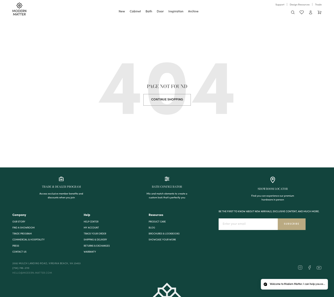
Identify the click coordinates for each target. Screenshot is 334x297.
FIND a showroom (23, 228)
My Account (91, 228)
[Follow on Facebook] (309, 269)
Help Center (91, 222)
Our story (18, 222)
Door (160, 11)
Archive (193, 11)
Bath (149, 11)
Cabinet (135, 11)
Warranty (90, 252)
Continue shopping (167, 99)
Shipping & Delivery (95, 240)
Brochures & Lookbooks (164, 234)
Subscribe (291, 224)
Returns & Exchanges (97, 246)
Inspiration (175, 11)
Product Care (157, 222)
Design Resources (300, 4)
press (15, 246)
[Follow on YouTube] (319, 267)
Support (279, 4)
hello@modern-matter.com (32, 273)
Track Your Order (95, 234)
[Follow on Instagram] (300, 269)
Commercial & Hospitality (28, 240)
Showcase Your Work (162, 240)
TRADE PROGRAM (22, 234)
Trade (318, 4)
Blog (152, 228)
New (122, 11)
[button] (294, 284)
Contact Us (19, 252)
